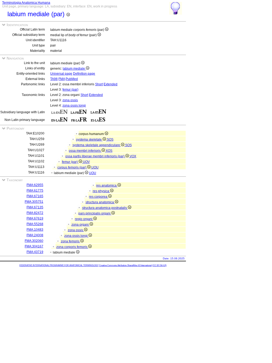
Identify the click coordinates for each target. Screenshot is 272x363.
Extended (110, 84)
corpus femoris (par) (72, 167)
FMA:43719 (35, 252)
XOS (109, 151)
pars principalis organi (94, 213)
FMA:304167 (34, 246)
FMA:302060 (34, 241)
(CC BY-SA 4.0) (159, 265)
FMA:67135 (35, 207)
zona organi (80, 224)
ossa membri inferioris (85, 151)
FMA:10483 (35, 229)
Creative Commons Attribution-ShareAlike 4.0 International (125, 265)
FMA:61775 (35, 190)
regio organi (84, 219)
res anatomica (106, 185)
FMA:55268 (35, 224)
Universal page (61, 73)
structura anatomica (100, 202)
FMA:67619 (35, 218)
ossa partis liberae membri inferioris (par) (95, 156)
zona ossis (70, 100)
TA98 (54, 79)
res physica (101, 191)
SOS (110, 139)
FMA (61, 79)
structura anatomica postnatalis (105, 208)
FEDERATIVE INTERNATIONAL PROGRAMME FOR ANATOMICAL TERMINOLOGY (59, 265)
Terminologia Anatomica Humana (26, 3)
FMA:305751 (34, 202)
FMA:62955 (35, 185)
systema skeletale (89, 139)
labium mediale (74, 68)
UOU (95, 167)
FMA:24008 (35, 235)
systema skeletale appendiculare (97, 145)
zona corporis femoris (72, 247)
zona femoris (70, 241)
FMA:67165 (35, 196)
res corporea (98, 197)
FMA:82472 (35, 213)
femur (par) (70, 89)
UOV (86, 162)
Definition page (84, 73)
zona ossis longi (74, 105)
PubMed (72, 79)
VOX (133, 156)
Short (99, 84)
